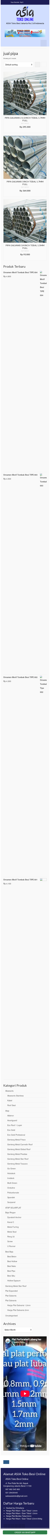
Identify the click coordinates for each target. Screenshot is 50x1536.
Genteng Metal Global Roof (18, 1149)
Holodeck (11, 1173)
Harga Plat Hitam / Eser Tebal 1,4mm (21, 1510)
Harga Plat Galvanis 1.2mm (19, 1305)
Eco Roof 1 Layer (14, 1125)
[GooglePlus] (16, 1526)
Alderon (10, 1115)
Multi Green (12, 1183)
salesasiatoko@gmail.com (16, 1496)
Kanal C (10, 1222)
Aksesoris (9, 1090)
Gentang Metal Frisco (16, 1139)
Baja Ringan (10, 1212)
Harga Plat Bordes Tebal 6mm (18, 1516)
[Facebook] (5, 1526)
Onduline (11, 1187)
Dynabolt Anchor (14, 1217)
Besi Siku (11, 1275)
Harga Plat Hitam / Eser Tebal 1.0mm (21, 1513)
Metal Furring (13, 1227)
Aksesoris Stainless (15, 1095)
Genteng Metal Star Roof (17, 1159)
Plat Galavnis (10, 1295)
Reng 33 (11, 1236)
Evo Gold (11, 1130)
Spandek (11, 1197)
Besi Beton (11, 1256)
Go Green (11, 1168)
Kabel (9, 1100)
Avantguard (12, 1120)
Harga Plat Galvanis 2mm (18, 1310)
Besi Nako (11, 1266)
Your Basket (16, 2)
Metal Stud (11, 1231)
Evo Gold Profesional (16, 1134)
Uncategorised (11, 1315)
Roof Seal (11, 1105)
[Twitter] (9, 1526)
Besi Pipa (11, 1271)
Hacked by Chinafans (15, 1508)
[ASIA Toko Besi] (25, 13)
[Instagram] (12, 1526)
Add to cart (25, 131)
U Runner (11, 1246)
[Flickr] (19, 1526)
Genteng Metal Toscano (17, 1163)
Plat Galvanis (10, 1300)
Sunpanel (11, 1202)
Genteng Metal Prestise (17, 1154)
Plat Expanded (11, 1290)
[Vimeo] (23, 1526)
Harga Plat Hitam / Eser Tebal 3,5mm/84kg (24, 1518)
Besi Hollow (12, 1261)
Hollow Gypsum (14, 1280)
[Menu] (44, 43)
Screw (10, 1241)
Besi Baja (9, 1251)
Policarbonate (13, 1192)
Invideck (10, 1178)
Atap (7, 1110)
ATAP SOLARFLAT (13, 1207)
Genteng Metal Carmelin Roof (20, 1144)
